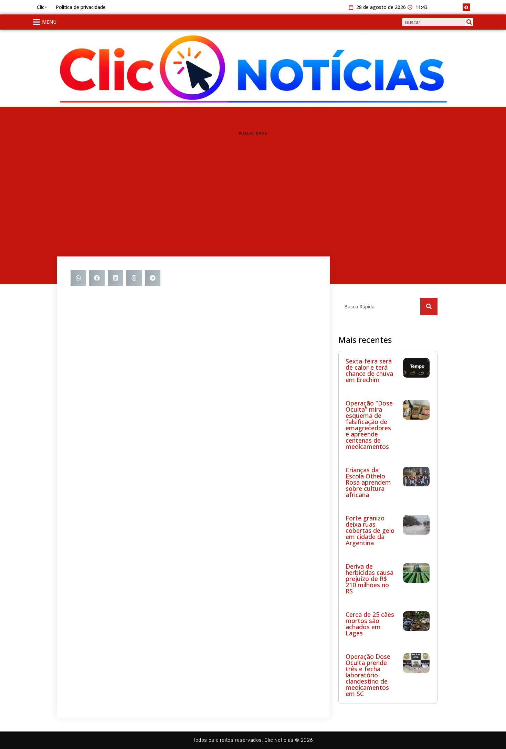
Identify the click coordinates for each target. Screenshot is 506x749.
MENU (49, 22)
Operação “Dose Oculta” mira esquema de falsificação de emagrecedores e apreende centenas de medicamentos (369, 425)
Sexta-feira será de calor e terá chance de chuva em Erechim (369, 370)
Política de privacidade (81, 7)
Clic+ (42, 7)
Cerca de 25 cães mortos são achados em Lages (370, 623)
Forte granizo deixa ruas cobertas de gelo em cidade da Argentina (370, 530)
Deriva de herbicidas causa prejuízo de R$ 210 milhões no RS (369, 578)
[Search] (469, 22)
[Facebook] (466, 7)
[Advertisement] (253, 187)
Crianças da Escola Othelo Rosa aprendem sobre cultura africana (368, 482)
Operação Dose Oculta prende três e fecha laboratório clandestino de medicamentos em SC (368, 675)
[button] (78, 278)
